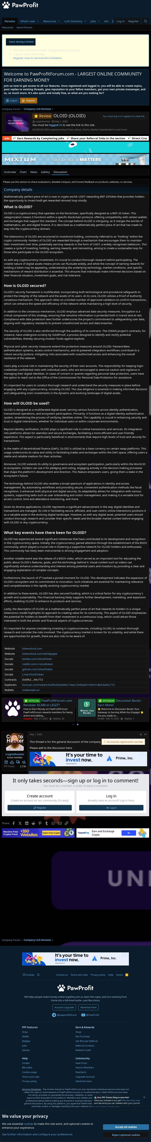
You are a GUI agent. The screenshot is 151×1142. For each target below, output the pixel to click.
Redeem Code (83, 1050)
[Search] (145, 21)
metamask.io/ (31, 690)
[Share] (140, 734)
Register (41, 807)
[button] (38, 21)
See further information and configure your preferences (37, 1134)
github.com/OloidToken (37, 669)
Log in (113, 807)
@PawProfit (92, 1015)
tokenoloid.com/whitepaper (40, 653)
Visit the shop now (131, 1100)
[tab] (73, 724)
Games (26, 1050)
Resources (49, 21)
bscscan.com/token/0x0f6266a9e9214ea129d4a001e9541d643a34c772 (68, 685)
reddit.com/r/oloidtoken (37, 664)
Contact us (62, 974)
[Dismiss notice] (144, 1097)
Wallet (25, 1036)
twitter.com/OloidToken (37, 659)
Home (119, 974)
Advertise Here (88, 1007)
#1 (145, 734)
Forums (10, 21)
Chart (23, 172)
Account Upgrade (64, 1007)
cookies (28, 1124)
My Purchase (83, 1036)
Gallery (45, 172)
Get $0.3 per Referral (87, 1041)
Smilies (26, 1063)
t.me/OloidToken (33, 674)
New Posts (81, 1063)
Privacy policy (98, 974)
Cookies (29, 974)
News (33, 172)
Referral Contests (85, 1045)
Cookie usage (29, 1072)
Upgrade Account (85, 1076)
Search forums (24, 27)
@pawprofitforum (66, 1015)
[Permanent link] (34, 207)
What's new (27, 21)
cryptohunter (42, 121)
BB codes (27, 1067)
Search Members (85, 1067)
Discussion (60, 172)
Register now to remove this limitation (37, 58)
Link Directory (73, 21)
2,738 (23, 766)
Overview (10, 172)
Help (110, 974)
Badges (26, 1041)
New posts (7, 27)
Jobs (93, 21)
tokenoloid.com (32, 648)
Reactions (81, 1072)
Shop (25, 1032)
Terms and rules (79, 974)
